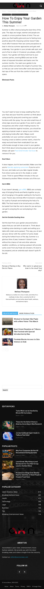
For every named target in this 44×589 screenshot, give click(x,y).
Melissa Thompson (9, 26)
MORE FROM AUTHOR (26, 313)
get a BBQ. (23, 190)
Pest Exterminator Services (25, 151)
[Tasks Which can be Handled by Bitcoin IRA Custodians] (8, 414)
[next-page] (7, 349)
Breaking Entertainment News (27, 11)
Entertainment (12, 11)
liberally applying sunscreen (18, 167)
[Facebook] (19, 572)
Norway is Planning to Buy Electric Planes (11, 267)
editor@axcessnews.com (19, 557)
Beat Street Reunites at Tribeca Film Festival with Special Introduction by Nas (27, 331)
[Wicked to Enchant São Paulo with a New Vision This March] (7, 321)
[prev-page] (3, 349)
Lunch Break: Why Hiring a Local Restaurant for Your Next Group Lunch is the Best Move (27, 464)
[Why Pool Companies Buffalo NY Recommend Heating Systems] (8, 454)
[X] (25, 572)
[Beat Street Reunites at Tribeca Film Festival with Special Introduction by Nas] (7, 331)
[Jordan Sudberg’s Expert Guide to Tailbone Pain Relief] (8, 436)
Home (4, 11)
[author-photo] (22, 289)
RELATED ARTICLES (10, 313)
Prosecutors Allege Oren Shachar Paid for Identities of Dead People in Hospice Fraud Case (28, 475)
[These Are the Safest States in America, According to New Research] (8, 425)
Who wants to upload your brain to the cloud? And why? (32, 268)
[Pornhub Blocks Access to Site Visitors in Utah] (7, 342)
